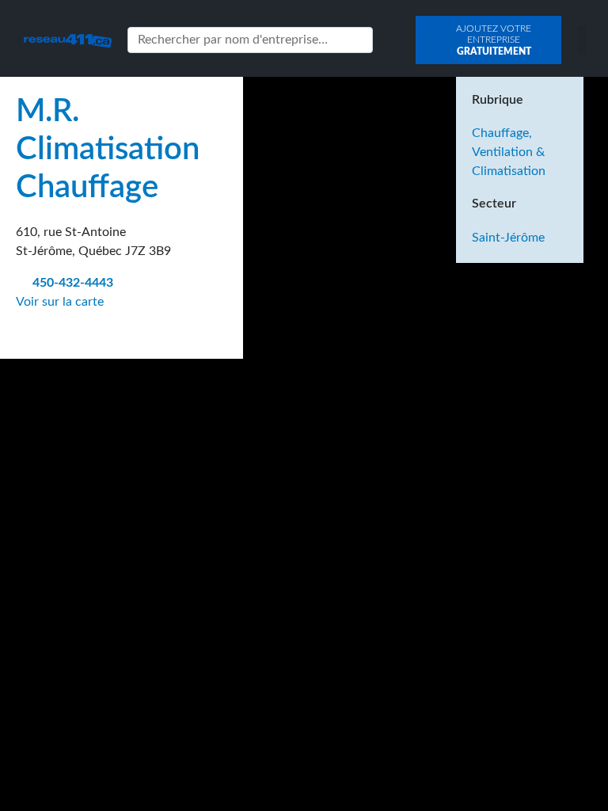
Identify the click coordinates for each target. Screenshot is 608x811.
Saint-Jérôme (508, 237)
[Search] (358, 40)
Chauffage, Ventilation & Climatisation (508, 152)
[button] (582, 40)
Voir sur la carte (61, 301)
